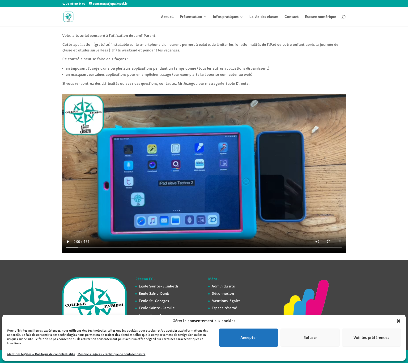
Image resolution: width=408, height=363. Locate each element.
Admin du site (223, 286)
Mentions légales (226, 301)
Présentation (191, 17)
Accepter (248, 337)
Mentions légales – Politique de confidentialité (41, 354)
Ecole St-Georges (154, 301)
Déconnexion (223, 293)
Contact (292, 17)
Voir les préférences (371, 337)
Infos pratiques (225, 17)
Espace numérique (320, 17)
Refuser (310, 337)
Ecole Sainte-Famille (157, 308)
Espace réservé (224, 308)
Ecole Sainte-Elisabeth (158, 286)
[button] (398, 321)
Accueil (167, 17)
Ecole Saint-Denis (154, 293)
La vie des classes (263, 17)
